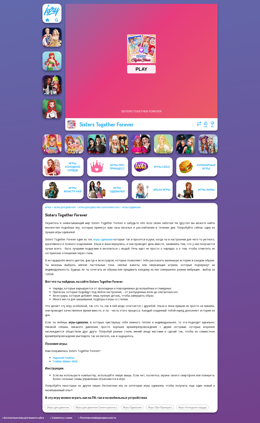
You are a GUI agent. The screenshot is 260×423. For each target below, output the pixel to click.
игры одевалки (103, 239)
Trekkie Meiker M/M (65, 361)
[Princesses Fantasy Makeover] (208, 143)
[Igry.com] (47, 20)
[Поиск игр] (56, 20)
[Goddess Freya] (163, 143)
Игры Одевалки (131, 207)
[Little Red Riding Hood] (51, 108)
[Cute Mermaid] (51, 61)
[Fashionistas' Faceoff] (51, 84)
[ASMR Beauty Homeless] (51, 143)
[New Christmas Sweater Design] (74, 143)
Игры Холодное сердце (192, 407)
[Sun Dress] (51, 37)
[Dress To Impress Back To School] (118, 143)
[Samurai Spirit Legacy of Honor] (96, 143)
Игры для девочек (65, 207)
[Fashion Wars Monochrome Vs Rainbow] (141, 143)
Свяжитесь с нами (62, 417)
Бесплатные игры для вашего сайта (24, 417)
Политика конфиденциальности (98, 417)
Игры (48, 207)
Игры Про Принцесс (160, 407)
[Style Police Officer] (185, 143)
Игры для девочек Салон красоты (99, 207)
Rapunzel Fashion (63, 358)
